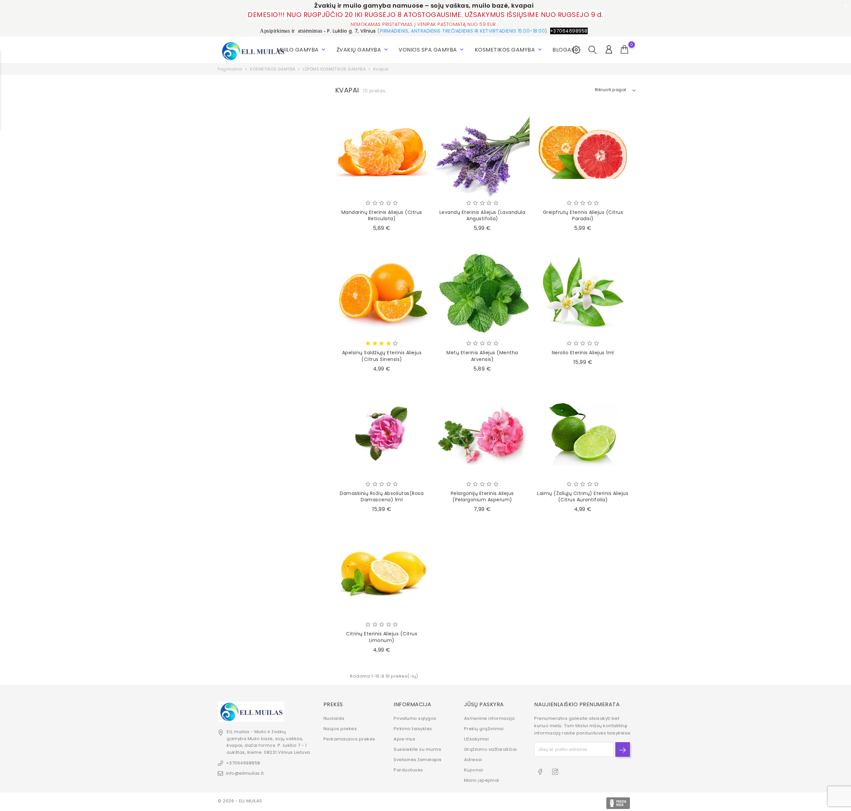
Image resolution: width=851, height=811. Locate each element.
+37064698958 (243, 763)
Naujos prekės (340, 729)
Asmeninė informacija (489, 718)
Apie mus (404, 739)
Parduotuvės (408, 770)
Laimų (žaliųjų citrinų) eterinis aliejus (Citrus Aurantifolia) (582, 496)
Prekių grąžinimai (484, 729)
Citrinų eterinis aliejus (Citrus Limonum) (381, 637)
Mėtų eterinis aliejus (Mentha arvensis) (482, 356)
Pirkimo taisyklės (413, 729)
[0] (625, 50)
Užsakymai (476, 739)
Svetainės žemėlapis (418, 759)
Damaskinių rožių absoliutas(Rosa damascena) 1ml (382, 496)
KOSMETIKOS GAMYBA (509, 50)
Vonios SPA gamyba (432, 50)
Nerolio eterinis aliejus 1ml (583, 352)
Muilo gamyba (302, 50)
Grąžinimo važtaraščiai (490, 749)
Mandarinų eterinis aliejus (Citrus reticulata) (381, 215)
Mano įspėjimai (481, 780)
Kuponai (473, 770)
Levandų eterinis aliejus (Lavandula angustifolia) (482, 215)
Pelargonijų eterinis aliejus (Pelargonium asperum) (482, 496)
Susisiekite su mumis (417, 749)
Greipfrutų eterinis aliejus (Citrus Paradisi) (583, 215)
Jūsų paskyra (484, 704)
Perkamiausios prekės (349, 739)
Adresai (473, 759)
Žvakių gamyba (362, 50)
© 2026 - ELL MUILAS (240, 801)
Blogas (563, 50)
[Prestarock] (618, 803)
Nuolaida (333, 718)
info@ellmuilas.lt (245, 773)
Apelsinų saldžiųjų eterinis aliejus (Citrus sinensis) (382, 356)
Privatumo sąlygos (415, 718)
